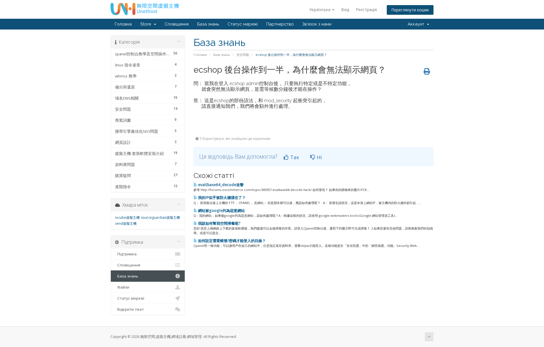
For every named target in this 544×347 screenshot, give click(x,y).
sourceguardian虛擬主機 (160, 217)
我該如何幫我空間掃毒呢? (219, 223)
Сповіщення (177, 24)
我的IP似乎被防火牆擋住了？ (221, 197)
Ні (318, 157)
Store (146, 24)
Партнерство (280, 24)
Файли (122, 287)
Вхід (345, 9)
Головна (123, 24)
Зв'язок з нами (317, 24)
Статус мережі (243, 24)
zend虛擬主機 (126, 223)
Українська (320, 9)
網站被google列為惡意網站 (221, 210)
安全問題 (243, 54)
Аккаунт (417, 24)
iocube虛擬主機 (127, 217)
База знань (208, 24)
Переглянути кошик (410, 9)
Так (294, 157)
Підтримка (126, 253)
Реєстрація (366, 9)
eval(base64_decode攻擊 (220, 184)
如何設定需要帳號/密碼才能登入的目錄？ (231, 240)
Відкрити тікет (129, 309)
